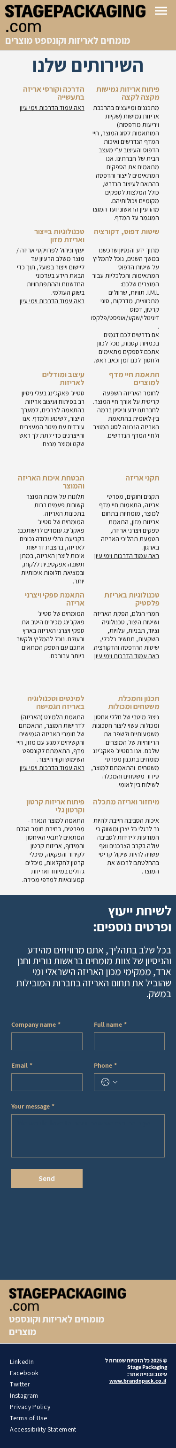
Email (21, 1066)
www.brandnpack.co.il (137, 1380)
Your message (32, 1106)
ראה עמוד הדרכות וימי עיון (52, 107)
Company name (36, 1025)
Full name (110, 1025)
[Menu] (160, 10)
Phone (105, 1066)
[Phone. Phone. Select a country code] (109, 1082)
